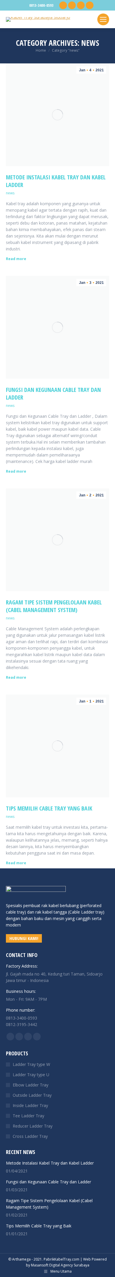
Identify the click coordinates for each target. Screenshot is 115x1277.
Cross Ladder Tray (30, 1136)
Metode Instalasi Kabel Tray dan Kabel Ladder (56, 181)
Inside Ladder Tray (30, 1105)
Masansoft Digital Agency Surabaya (60, 1265)
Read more (16, 259)
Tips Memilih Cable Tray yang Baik (49, 808)
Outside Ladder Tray (32, 1095)
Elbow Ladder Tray (30, 1085)
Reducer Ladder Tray (32, 1126)
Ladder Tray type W (31, 1064)
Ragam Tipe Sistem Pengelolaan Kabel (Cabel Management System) (54, 606)
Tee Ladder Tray (28, 1115)
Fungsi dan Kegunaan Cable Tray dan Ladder (53, 393)
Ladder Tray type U (31, 1074)
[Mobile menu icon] (103, 19)
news (10, 193)
